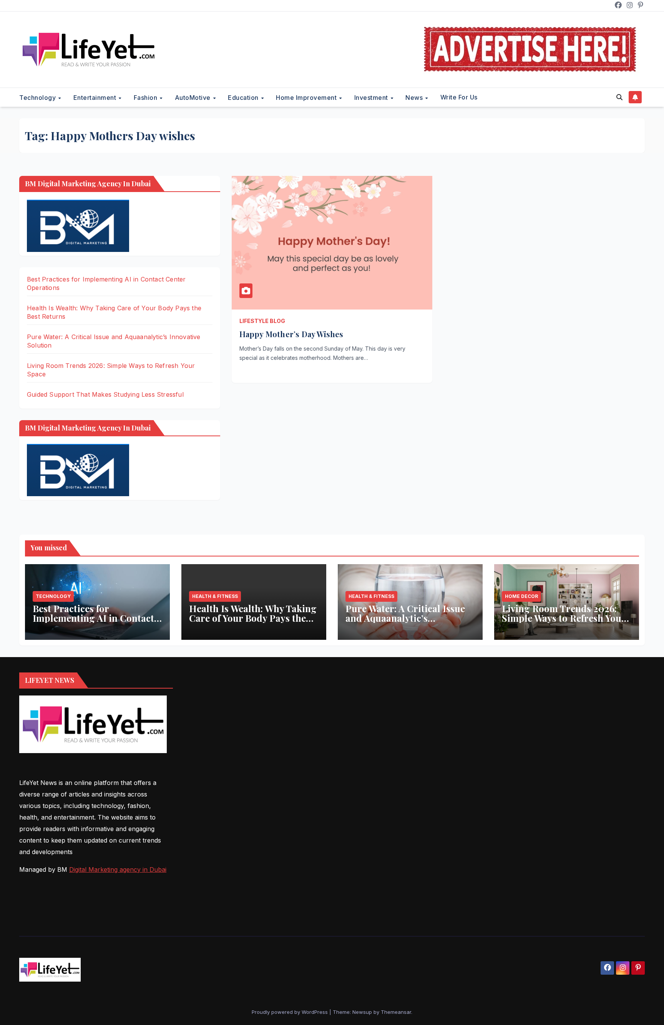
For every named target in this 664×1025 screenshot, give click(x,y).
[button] (619, 97)
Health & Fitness (215, 596)
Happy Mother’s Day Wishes (291, 334)
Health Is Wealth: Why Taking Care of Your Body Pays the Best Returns (253, 618)
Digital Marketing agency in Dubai (117, 869)
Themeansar (396, 1012)
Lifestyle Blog (262, 321)
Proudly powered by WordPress (290, 1012)
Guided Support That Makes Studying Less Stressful (105, 394)
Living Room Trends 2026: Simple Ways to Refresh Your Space (564, 618)
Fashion (146, 97)
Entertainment (95, 97)
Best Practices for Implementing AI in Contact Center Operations (93, 618)
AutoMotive (193, 97)
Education (244, 97)
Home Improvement (307, 97)
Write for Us (459, 97)
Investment (372, 97)
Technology (38, 97)
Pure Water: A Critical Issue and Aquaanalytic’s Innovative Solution (405, 618)
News (415, 97)
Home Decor (521, 596)
